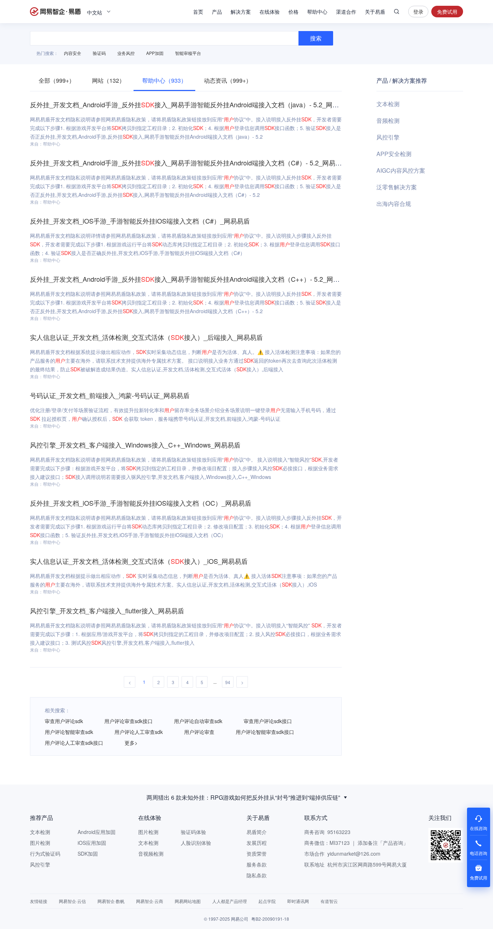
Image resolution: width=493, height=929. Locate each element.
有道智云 (329, 901)
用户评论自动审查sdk (198, 721)
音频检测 (388, 120)
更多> (131, 742)
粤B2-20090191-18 (270, 919)
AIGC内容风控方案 (400, 170)
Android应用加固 (96, 831)
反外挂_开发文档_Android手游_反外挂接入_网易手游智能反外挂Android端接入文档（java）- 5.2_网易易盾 (191, 104)
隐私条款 (257, 875)
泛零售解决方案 (396, 187)
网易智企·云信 (72, 901)
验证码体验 (193, 831)
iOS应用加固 (92, 842)
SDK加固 (88, 853)
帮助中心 (317, 11)
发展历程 (257, 842)
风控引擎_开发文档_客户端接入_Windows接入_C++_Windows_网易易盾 (135, 444)
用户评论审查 (199, 731)
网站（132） (108, 80)
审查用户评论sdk (64, 721)
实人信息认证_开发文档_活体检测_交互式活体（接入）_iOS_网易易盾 (139, 561)
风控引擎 (388, 137)
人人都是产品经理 (229, 901)
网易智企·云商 (149, 901)
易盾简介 (257, 831)
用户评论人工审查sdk (138, 731)
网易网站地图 (188, 901)
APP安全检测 (393, 154)
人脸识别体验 (196, 842)
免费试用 (447, 11)
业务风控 (126, 53)
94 (227, 682)
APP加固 (154, 53)
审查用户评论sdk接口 (268, 721)
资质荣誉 (257, 853)
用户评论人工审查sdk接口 (74, 742)
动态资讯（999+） (228, 80)
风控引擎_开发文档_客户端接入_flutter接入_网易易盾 (107, 610)
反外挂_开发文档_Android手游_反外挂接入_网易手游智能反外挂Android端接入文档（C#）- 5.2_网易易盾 (189, 162)
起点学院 (267, 901)
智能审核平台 (188, 53)
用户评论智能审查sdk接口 (265, 731)
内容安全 (72, 53)
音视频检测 (150, 853)
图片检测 (40, 842)
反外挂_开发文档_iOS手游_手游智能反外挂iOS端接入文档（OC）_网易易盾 (140, 502)
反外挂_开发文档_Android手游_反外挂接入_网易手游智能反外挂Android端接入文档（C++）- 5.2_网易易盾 (191, 279)
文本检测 (388, 104)
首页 (198, 11)
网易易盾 (55, 11)
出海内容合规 (393, 203)
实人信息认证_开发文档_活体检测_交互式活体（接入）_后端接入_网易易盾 (146, 337)
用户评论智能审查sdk (69, 731)
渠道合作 (346, 11)
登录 (418, 11)
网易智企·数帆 (111, 901)
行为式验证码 (45, 853)
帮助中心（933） (164, 80)
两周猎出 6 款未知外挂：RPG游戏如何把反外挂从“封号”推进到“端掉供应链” (243, 797)
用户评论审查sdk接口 (128, 721)
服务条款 (257, 864)
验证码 (99, 53)
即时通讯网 (298, 901)
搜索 (397, 11)
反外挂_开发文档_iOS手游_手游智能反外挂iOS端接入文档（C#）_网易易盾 (140, 220)
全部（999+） (57, 80)
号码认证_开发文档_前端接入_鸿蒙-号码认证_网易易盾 (109, 395)
